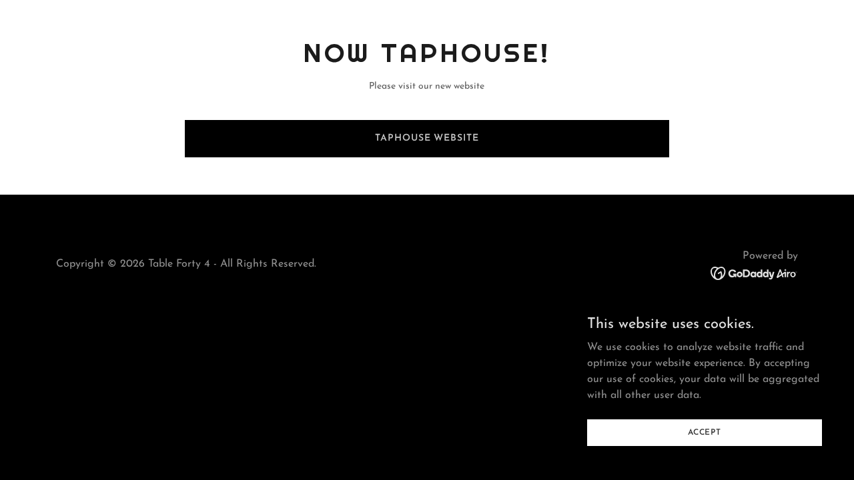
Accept (704, 432)
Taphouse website (426, 138)
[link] (754, 272)
